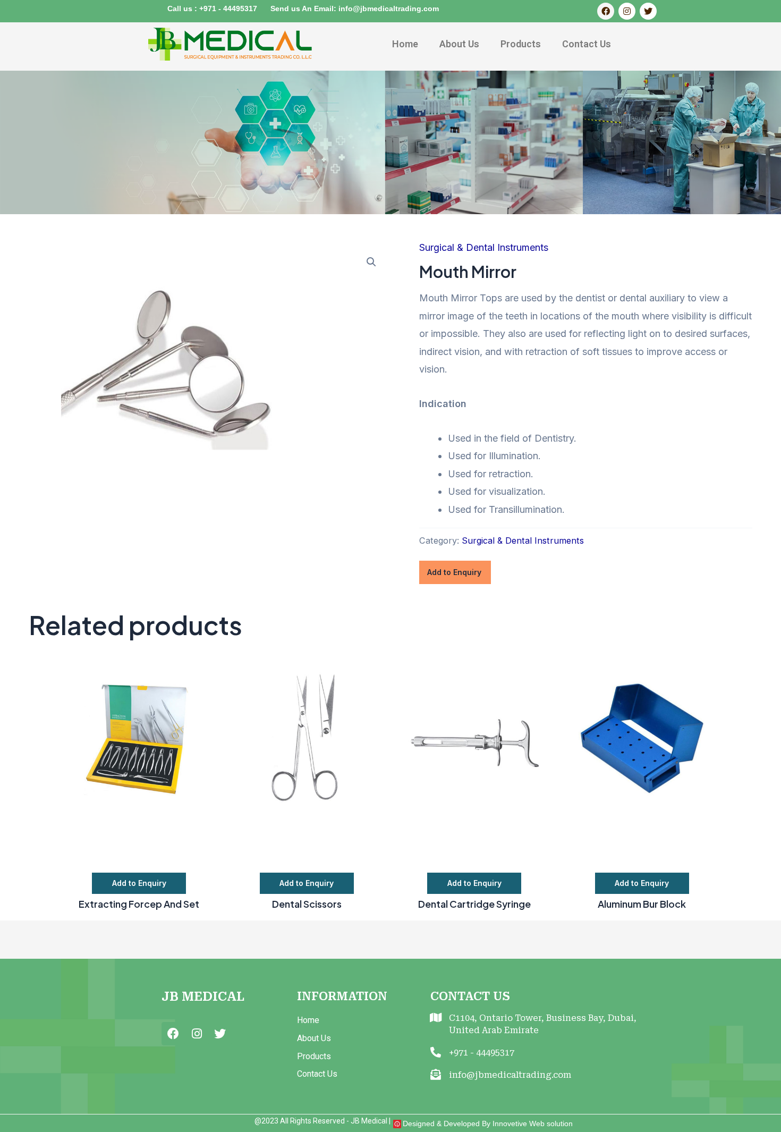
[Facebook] (605, 11)
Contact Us (586, 43)
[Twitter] (648, 11)
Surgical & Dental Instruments (483, 247)
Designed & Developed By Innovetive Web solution (488, 1123)
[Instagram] (626, 11)
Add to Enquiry (454, 572)
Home (405, 43)
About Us (459, 43)
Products (520, 43)
